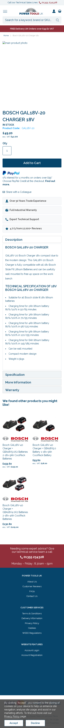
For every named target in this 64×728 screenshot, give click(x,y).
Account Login (32, 650)
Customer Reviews (32, 586)
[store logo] (31, 11)
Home (6, 35)
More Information (18, 382)
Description (13, 239)
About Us (32, 581)
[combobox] (32, 20)
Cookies (32, 628)
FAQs (32, 591)
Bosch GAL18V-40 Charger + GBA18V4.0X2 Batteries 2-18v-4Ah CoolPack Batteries (15, 512)
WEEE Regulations (31, 633)
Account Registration (31, 655)
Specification (15, 374)
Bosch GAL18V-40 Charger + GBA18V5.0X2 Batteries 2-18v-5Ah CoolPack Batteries (15, 452)
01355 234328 (49, 2)
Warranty (12, 390)
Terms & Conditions (32, 613)
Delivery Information (32, 618)
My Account (53, 11)
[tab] (32, 239)
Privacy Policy (32, 623)
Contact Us (31, 596)
